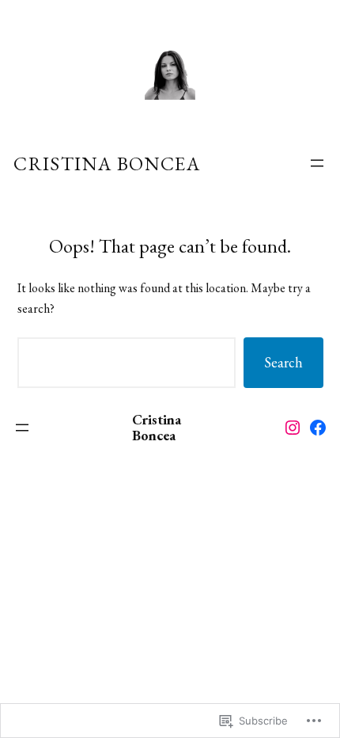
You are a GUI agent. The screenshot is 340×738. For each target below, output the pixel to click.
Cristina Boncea (106, 163)
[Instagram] (292, 427)
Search (283, 362)
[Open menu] (317, 163)
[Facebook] (317, 427)
